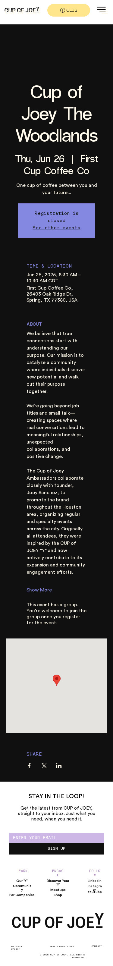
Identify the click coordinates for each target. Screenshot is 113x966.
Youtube (95, 892)
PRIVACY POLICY (17, 948)
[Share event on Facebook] (29, 765)
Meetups (58, 890)
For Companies (22, 895)
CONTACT (97, 946)
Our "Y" (22, 881)
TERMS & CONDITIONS (61, 946)
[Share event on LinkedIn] (59, 765)
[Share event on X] (44, 765)
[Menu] (103, 11)
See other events (56, 228)
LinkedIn (95, 881)
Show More (39, 590)
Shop (58, 895)
